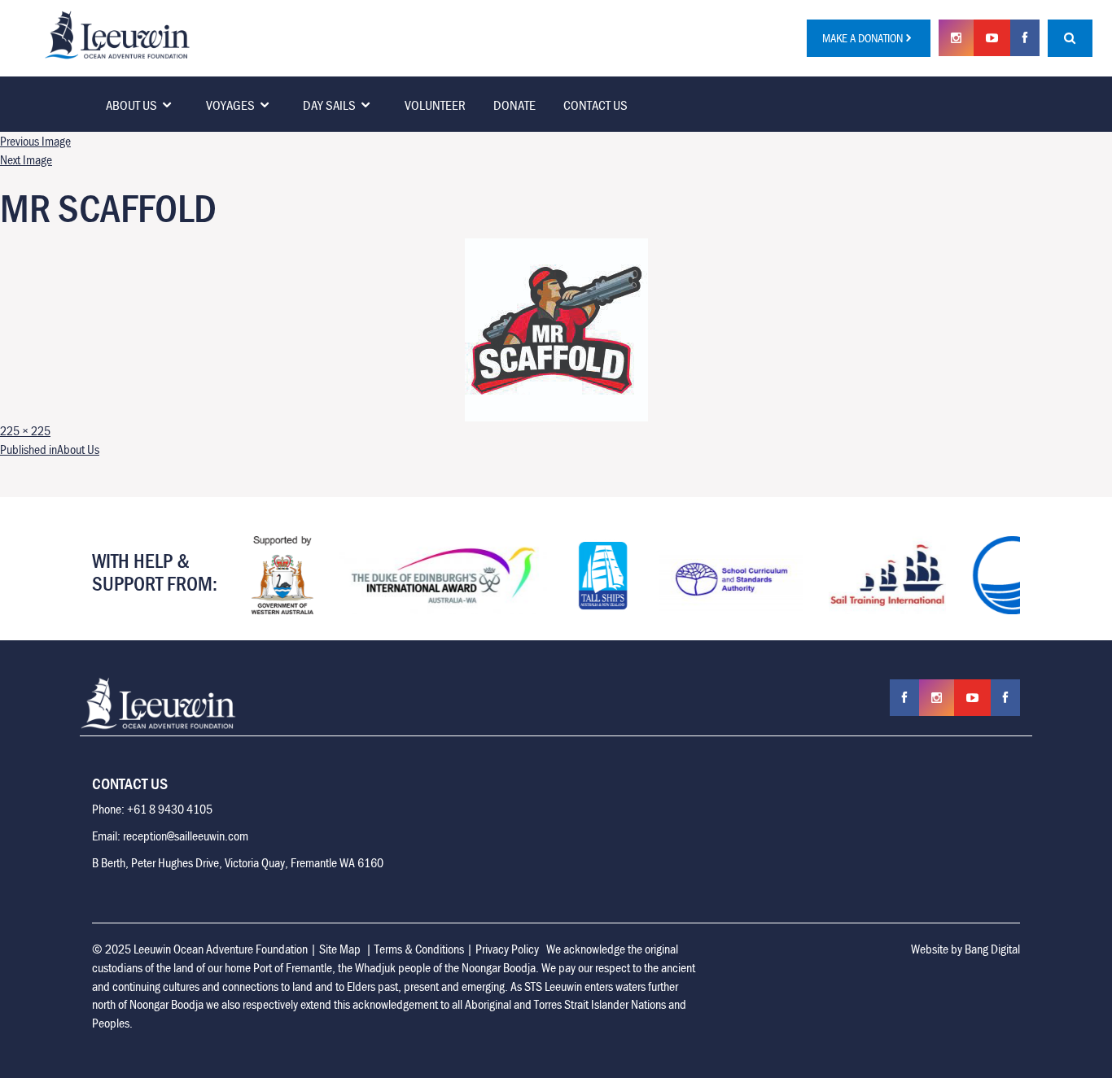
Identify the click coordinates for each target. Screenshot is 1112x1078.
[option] (282, 575)
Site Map (340, 949)
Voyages (230, 105)
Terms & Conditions (419, 949)
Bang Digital (992, 949)
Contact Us (595, 105)
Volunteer (435, 105)
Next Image (26, 159)
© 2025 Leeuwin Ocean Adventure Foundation (200, 949)
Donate (514, 105)
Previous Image (35, 141)
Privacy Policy (507, 949)
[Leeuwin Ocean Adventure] (117, 33)
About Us (131, 105)
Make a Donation (862, 38)
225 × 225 (25, 430)
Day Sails (329, 105)
